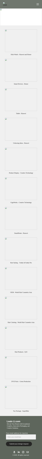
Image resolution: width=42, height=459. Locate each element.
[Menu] (38, 4)
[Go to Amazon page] (15, 452)
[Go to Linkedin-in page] (20, 452)
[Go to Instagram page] (24, 452)
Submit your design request (18, 444)
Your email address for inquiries (17, 433)
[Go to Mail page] (28, 452)
